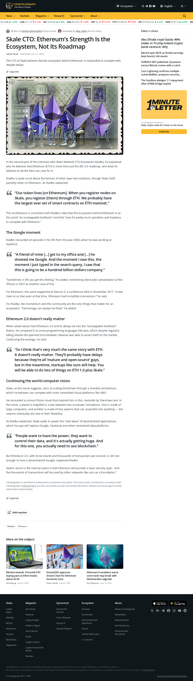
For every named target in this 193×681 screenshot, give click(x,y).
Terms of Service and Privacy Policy (172, 676)
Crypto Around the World (34, 649)
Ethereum (11, 628)
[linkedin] (157, 611)
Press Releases (63, 617)
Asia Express (31, 631)
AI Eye (28, 636)
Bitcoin (9, 623)
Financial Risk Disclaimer (121, 633)
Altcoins (10, 634)
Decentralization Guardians (90, 622)
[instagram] (174, 611)
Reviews (29, 656)
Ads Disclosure (122, 625)
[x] (152, 611)
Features (29, 614)
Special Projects (64, 628)
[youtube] (179, 611)
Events (85, 628)
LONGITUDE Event (90, 634)
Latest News (12, 54)
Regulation (11, 645)
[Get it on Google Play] (178, 603)
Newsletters (120, 614)
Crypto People (32, 620)
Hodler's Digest (32, 625)
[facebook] (168, 611)
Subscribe (164, 131)
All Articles (30, 609)
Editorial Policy (29, 485)
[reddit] (185, 611)
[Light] (183, 6)
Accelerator (87, 614)
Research (59, 16)
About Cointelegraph (125, 609)
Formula (86, 609)
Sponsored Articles (61, 611)
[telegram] (163, 611)
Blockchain (11, 639)
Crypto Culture (32, 642)
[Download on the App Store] (160, 603)
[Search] (184, 16)
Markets (24, 16)
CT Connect (87, 639)
